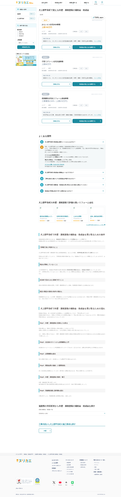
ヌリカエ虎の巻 (70, 474)
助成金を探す (83, 464)
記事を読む (83, 467)
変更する (32, 13)
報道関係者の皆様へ (30, 494)
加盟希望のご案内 (98, 474)
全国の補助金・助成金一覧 (46, 409)
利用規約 (54, 468)
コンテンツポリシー (56, 465)
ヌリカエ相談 (70, 471)
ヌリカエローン (70, 469)
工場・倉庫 (96, 469)
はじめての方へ (55, 460)
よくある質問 (55, 463)
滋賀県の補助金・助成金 (40, 454)
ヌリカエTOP (19, 454)
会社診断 (69, 464)
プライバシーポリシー (57, 471)
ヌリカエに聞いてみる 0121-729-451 (54, 164)
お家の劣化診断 (70, 467)
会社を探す (83, 462)
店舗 (95, 467)
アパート (96, 464)
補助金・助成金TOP (28, 454)
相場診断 (69, 462)
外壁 (45, 431)
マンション (96, 462)
